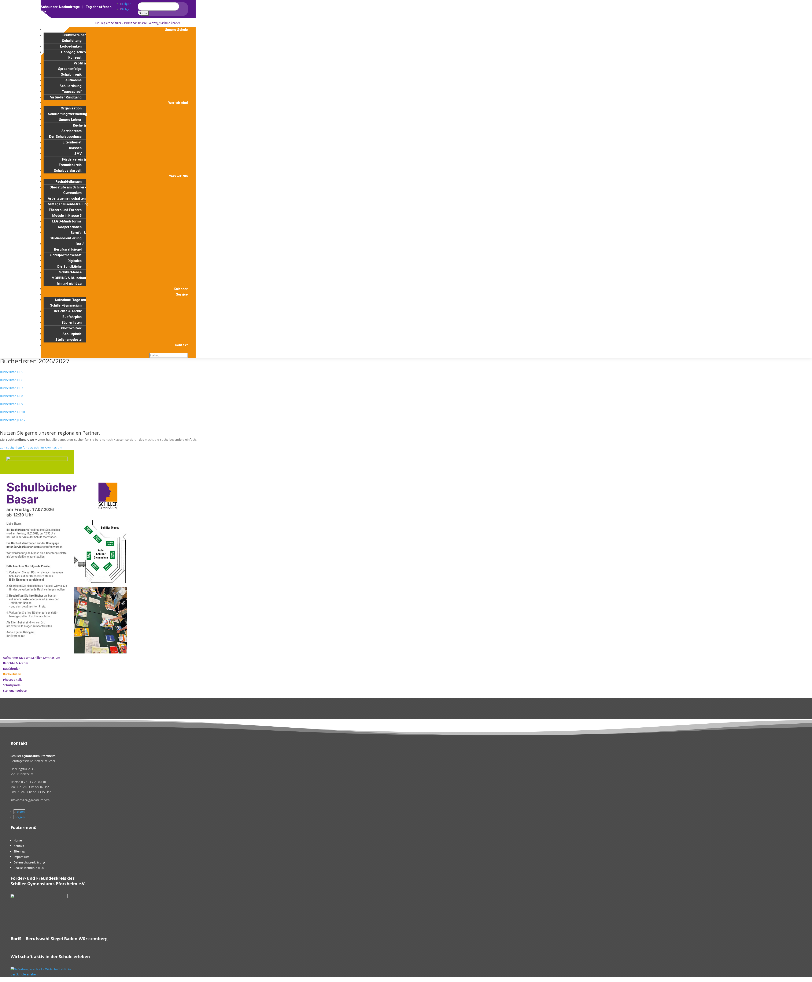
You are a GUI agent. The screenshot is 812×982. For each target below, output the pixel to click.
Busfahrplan (72, 317)
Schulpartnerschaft (66, 255)
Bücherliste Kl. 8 (11, 396)
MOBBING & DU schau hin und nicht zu (69, 280)
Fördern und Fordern (65, 210)
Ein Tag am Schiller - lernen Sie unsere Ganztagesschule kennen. (138, 22)
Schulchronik (71, 74)
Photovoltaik (71, 328)
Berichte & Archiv (68, 311)
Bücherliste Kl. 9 (11, 404)
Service (182, 294)
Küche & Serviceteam (73, 128)
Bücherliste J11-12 (13, 420)
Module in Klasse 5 (67, 216)
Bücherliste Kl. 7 (11, 388)
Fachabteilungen (68, 182)
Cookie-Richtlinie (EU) (29, 868)
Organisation (71, 108)
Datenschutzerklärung (29, 862)
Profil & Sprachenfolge (72, 66)
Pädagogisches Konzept (73, 55)
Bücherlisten (72, 323)
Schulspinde (72, 334)
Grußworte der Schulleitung (74, 38)
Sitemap (19, 851)
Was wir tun (178, 176)
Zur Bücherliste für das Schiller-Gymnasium (31, 448)
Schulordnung (70, 86)
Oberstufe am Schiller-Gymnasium (67, 190)
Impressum (22, 857)
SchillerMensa (70, 272)
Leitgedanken (71, 46)
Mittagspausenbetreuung (68, 204)
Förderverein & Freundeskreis (72, 162)
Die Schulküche (69, 267)
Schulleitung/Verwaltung (67, 114)
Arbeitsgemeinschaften (67, 198)
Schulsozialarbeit (68, 171)
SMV (78, 154)
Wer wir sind (178, 103)
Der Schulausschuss (65, 137)
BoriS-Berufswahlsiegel (70, 246)
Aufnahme (73, 80)
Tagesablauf (72, 92)
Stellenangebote (68, 340)
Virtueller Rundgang (66, 97)
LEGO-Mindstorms (67, 221)
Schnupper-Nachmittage (60, 7)
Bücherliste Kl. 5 (11, 372)
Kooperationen (70, 227)
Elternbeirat (72, 142)
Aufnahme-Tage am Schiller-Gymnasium (68, 302)
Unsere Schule (176, 30)
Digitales (74, 261)
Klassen (75, 148)
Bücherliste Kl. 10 (12, 412)
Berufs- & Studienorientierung (67, 235)
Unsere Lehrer (70, 120)
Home (18, 840)
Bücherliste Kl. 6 (11, 380)
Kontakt (181, 345)
